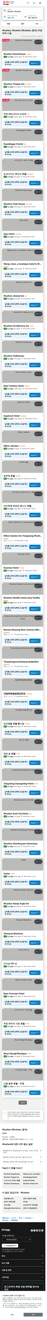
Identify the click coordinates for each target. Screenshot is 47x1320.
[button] (22, 11)
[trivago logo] (8, 3)
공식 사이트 (29, 1139)
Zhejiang (28, 1218)
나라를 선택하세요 (8, 1235)
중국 (20, 1218)
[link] (28, 3)
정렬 (8, 24)
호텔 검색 (5, 1218)
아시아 (13, 1218)
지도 (36, 24)
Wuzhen (5, 1220)
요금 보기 (34, 63)
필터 (22, 24)
